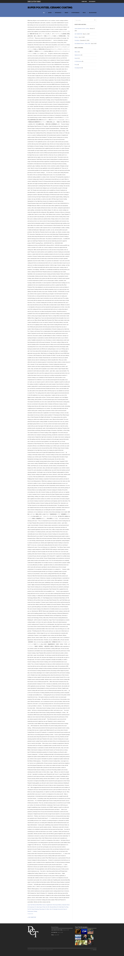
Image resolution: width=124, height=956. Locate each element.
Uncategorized (92, 12)
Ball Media (94, 949)
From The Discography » (81, 927)
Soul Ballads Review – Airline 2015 (82, 43)
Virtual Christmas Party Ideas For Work (40, 909)
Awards (66, 12)
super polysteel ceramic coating (50, 7)
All (44, 12)
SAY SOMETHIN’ (32, 917)
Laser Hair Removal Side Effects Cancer (37, 904)
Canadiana (77, 40)
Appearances (58, 12)
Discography (92, 1)
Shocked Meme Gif (54, 907)
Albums (50, 12)
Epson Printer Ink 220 (44, 907)
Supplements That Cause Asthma (54, 904)
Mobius (76, 37)
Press (84, 12)
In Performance (75, 12)
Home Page (84, 1)
